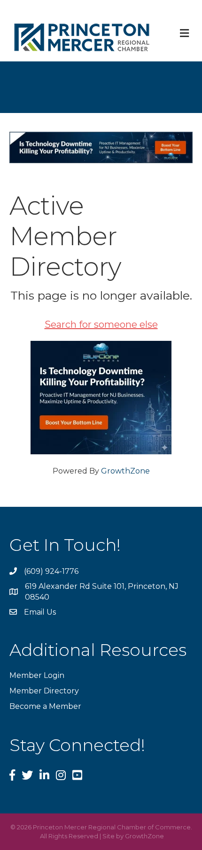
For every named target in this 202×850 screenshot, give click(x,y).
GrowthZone (125, 470)
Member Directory (44, 690)
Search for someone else (101, 324)
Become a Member (45, 706)
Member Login (36, 675)
